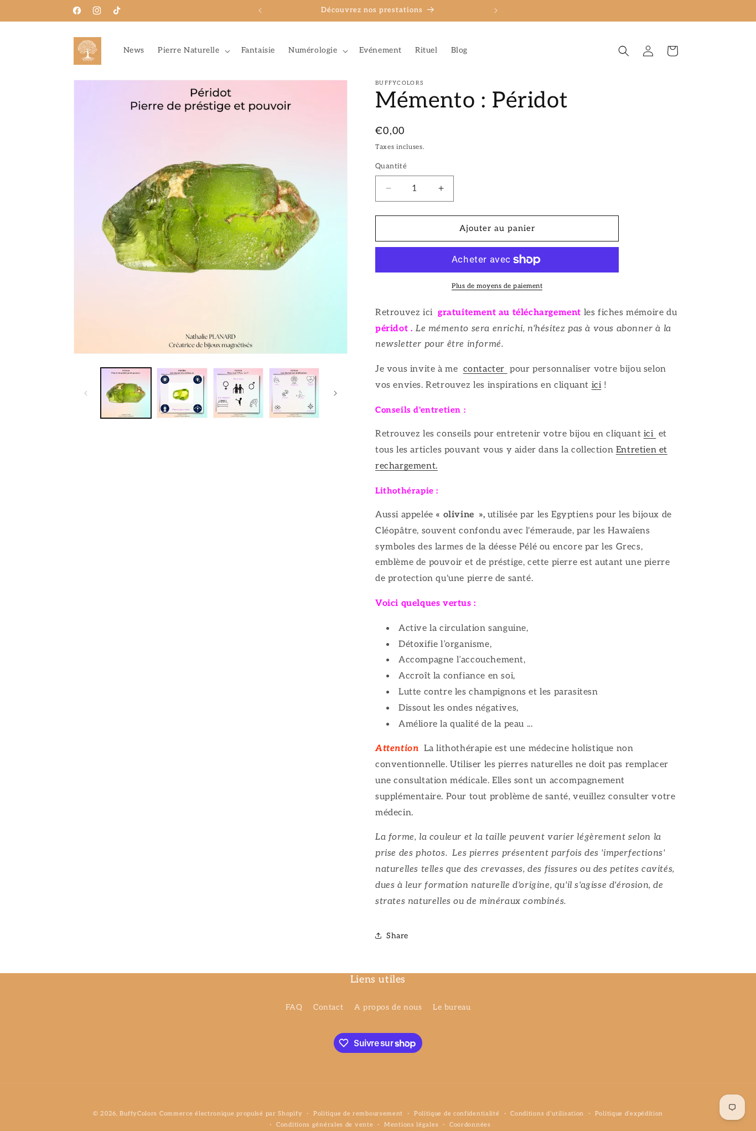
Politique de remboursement (358, 1113)
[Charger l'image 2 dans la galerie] (182, 393)
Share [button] (397, 935)
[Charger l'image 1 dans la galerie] (126, 393)
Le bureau (451, 1006)
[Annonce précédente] (260, 10)
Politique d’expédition (629, 1113)
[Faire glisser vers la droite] (335, 393)
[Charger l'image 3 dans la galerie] (238, 393)
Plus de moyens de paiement (497, 286)
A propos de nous (388, 1006)
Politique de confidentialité (457, 1113)
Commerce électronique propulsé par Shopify (230, 1113)
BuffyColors (138, 1113)
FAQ (294, 1006)
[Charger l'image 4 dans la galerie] (294, 393)
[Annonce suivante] (496, 10)
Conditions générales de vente (324, 1124)
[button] (193, 50)
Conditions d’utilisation (547, 1113)
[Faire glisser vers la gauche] (86, 393)
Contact (328, 1006)
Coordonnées (470, 1124)
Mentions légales (411, 1124)
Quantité (391, 166)
